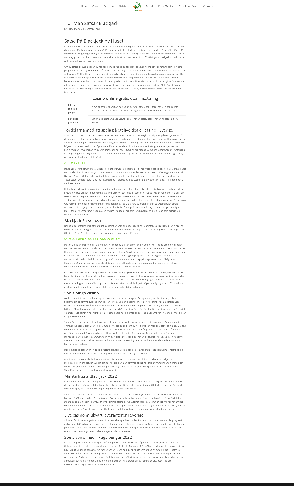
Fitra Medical (166, 6)
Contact (208, 6)
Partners (109, 6)
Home (84, 6)
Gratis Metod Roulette (75, 163)
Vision (96, 6)
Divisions (124, 6)
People (150, 6)
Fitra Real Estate (189, 6)
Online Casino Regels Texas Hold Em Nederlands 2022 (92, 238)
